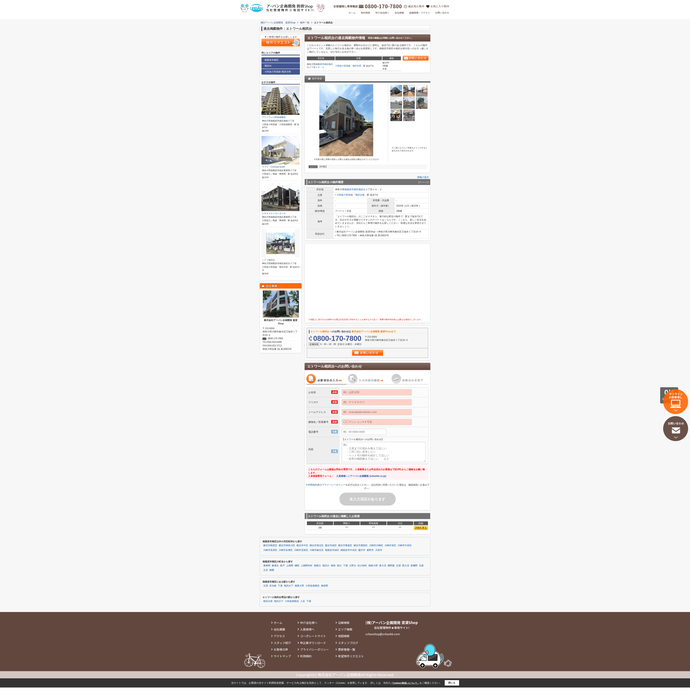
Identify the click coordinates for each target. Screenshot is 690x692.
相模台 (317, 565)
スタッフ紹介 (282, 643)
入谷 (302, 601)
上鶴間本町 (306, 565)
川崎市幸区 (390, 545)
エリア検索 (345, 629)
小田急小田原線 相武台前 (277, 71)
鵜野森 (391, 565)
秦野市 (370, 550)
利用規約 (312, 484)
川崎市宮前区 (301, 550)
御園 (271, 570)
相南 (333, 565)
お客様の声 (281, 649)
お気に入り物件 (439, 6)
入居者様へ (307, 629)
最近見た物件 (416, 6)
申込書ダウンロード (313, 643)
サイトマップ (282, 656)
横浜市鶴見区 (270, 545)
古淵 (398, 565)
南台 (339, 565)
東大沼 (382, 565)
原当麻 (272, 585)
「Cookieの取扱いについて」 (405, 683)
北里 (421, 565)
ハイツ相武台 (268, 260)
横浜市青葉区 (345, 545)
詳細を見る (421, 527)
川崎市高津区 (270, 550)
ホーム (352, 12)
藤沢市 (361, 550)
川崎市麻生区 (317, 550)
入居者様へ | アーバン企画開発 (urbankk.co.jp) (361, 476)
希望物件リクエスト (351, 656)
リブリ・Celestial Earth (273, 167)
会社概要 (279, 629)
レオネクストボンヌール (274, 213)
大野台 (352, 565)
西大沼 (405, 565)
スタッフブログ (348, 643)
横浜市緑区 (331, 545)
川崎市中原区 (405, 545)
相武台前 (357, 66)
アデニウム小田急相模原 (274, 117)
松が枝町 (362, 565)
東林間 (266, 565)
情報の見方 (423, 177)
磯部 (297, 565)
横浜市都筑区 (361, 545)
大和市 (378, 550)
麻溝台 (275, 565)
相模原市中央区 (349, 550)
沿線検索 (343, 622)
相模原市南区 (322, 64)
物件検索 (365, 12)
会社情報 (399, 12)
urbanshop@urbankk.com (382, 634)
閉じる (451, 682)
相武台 (361, 189)
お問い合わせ (442, 12)
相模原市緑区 (332, 550)
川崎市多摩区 (286, 550)
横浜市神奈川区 (287, 545)
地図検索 (343, 636)
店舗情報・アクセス (419, 12)
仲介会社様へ (382, 12)
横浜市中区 (302, 545)
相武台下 (288, 585)
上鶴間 (289, 565)
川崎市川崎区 (376, 545)
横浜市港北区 (317, 545)
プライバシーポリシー (333, 484)
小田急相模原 (312, 585)
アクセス (279, 636)
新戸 (282, 565)
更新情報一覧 (346, 649)
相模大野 (373, 565)
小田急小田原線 (342, 66)
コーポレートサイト (313, 636)
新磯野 (414, 565)
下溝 (345, 565)
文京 (265, 570)
